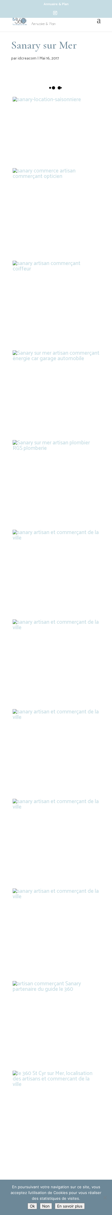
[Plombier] (56, 483)
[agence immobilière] (56, 1024)
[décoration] (56, 662)
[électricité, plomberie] (56, 752)
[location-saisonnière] (47, 131)
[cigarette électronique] (56, 1114)
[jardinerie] (56, 573)
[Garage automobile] (56, 393)
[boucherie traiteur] (56, 931)
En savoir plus (69, 1206)
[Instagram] (55, 14)
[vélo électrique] (56, 842)
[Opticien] (56, 211)
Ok (32, 1206)
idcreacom (27, 58)
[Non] (105, 1197)
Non (46, 1206)
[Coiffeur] (56, 304)
